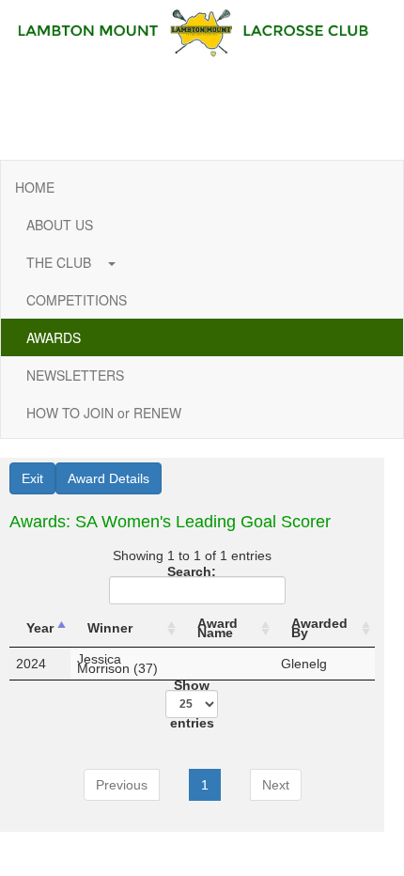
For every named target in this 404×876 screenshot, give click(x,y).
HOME (34, 187)
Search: (191, 573)
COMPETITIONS (76, 299)
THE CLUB (60, 262)
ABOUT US (59, 224)
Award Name (217, 628)
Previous (122, 784)
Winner (109, 627)
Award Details (108, 478)
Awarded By (319, 628)
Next (275, 784)
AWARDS (53, 337)
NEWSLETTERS (75, 375)
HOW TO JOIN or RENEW (104, 412)
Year (40, 627)
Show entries (192, 703)
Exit (32, 478)
